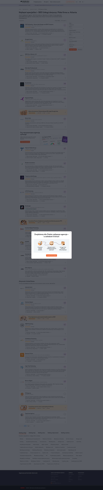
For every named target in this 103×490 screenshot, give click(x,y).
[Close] (70, 232)
